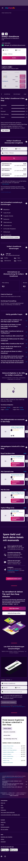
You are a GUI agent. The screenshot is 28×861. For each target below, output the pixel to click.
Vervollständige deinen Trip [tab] (10, 738)
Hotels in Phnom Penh (8, 746)
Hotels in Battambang (8, 756)
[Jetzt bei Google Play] (5, 850)
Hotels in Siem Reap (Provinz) (8, 794)
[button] (2, 8)
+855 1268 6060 (6, 43)
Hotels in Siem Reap (20, 794)
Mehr (25, 453)
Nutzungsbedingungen (5, 706)
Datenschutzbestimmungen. (18, 706)
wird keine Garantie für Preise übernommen (14, 777)
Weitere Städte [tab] (7, 728)
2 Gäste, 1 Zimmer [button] (8, 54)
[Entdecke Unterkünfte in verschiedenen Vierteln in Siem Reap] (26, 447)
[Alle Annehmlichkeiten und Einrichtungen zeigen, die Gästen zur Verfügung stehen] (26, 203)
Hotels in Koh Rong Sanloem (10, 750)
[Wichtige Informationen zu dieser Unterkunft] (26, 274)
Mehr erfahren (5, 184)
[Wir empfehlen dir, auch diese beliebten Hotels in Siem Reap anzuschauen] (26, 421)
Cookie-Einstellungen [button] (6, 192)
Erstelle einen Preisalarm (13, 570)
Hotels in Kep (6, 760)
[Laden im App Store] (14, 850)
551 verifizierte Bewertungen (17, 45)
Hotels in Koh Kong (7, 758)
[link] (17, 464)
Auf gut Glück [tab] (7, 735)
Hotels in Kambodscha (21, 792)
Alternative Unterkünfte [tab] (9, 731)
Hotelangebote (3, 792)
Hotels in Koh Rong (7, 748)
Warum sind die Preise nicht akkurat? (12, 787)
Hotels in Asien (12, 792)
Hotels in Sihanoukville (8, 752)
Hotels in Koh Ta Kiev (8, 762)
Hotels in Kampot (7, 754)
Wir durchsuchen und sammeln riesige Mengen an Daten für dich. (12, 784)
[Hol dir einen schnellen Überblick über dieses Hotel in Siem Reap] (26, 99)
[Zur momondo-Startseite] (10, 8)
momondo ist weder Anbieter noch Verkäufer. (12, 781)
